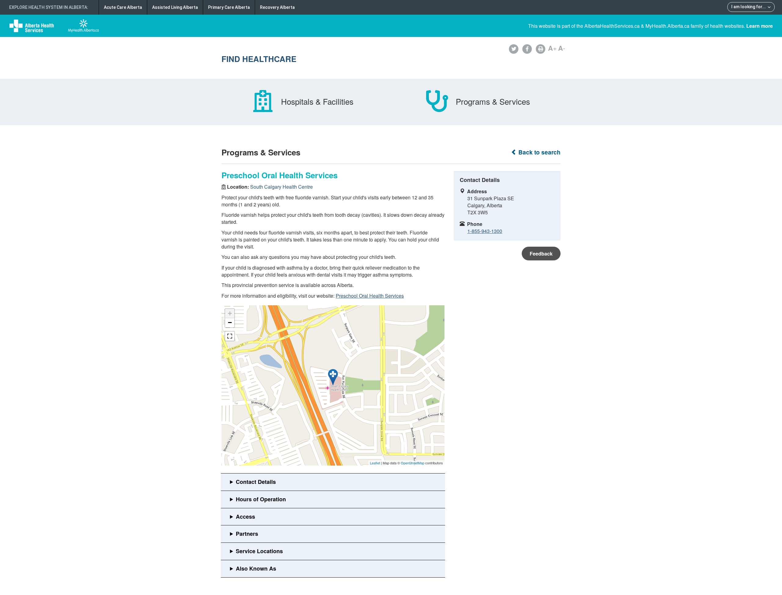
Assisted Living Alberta (175, 7)
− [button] (230, 322)
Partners (247, 534)
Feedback (541, 253)
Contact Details (256, 482)
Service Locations (259, 551)
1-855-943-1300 (484, 230)
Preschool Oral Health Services (370, 295)
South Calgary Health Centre (281, 186)
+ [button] (230, 313)
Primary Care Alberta (229, 7)
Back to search (539, 152)
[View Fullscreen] (229, 336)
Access (245, 517)
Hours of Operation (261, 499)
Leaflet (375, 462)
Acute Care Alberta (123, 7)
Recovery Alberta (277, 7)
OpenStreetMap (412, 462)
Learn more (759, 25)
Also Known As (256, 568)
